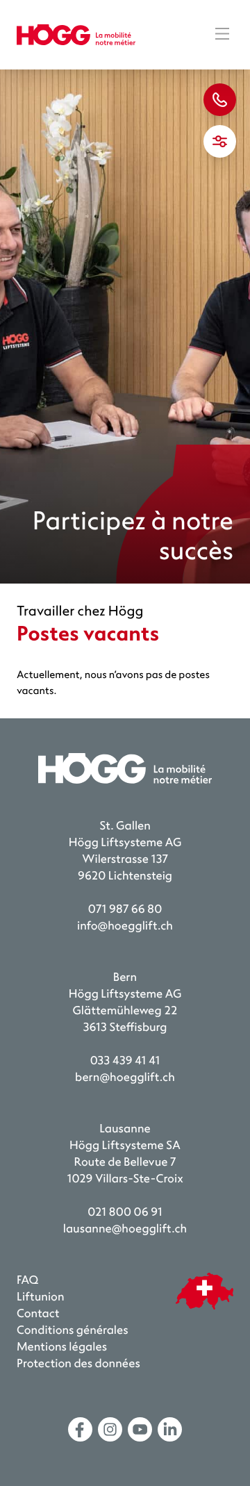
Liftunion (41, 1297)
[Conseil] (219, 99)
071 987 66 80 (125, 909)
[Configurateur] (219, 141)
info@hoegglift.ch (125, 926)
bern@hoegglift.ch (125, 1078)
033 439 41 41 (125, 1061)
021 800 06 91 (125, 1212)
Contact (38, 1314)
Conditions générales (72, 1330)
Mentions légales (62, 1347)
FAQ (27, 1280)
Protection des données (78, 1364)
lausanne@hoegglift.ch (125, 1229)
